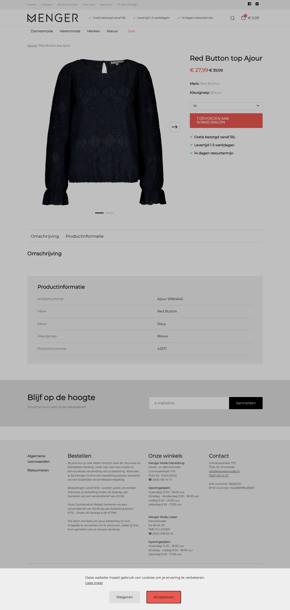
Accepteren (164, 597)
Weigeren (124, 597)
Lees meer (94, 583)
